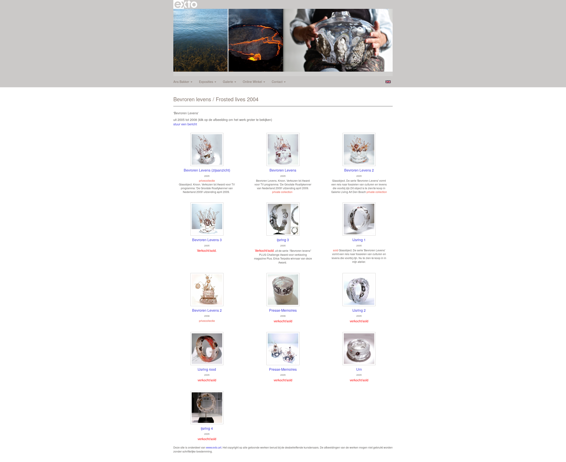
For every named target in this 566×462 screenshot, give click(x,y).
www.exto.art (213, 447)
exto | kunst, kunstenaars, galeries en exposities (185, 4)
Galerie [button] (228, 81)
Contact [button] (277, 81)
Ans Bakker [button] (181, 81)
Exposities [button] (206, 81)
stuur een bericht (185, 124)
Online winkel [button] (253, 81)
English (388, 81)
